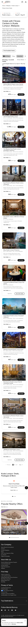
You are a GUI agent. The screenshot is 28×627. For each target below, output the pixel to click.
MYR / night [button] (13, 94)
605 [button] (9, 228)
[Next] (23, 74)
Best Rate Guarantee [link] (6, 578)
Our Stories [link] (3, 554)
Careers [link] (3, 548)
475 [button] (9, 94)
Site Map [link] (3, 581)
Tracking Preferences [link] (6, 587)
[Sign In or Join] (26, 2)
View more (3, 506)
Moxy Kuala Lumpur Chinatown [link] (11, 250)
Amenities (19, 56)
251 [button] (9, 260)
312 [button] (9, 327)
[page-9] (17, 537)
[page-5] (13, 537)
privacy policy (20, 622)
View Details (6, 91)
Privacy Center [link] (4, 589)
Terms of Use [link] (4, 592)
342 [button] (9, 194)
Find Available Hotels (9, 50)
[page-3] (14, 496)
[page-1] (12, 496)
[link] (8, 85)
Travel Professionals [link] (5, 563)
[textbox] (7, 15)
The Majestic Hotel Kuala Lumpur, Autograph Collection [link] (12, 149)
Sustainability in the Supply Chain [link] (8, 595)
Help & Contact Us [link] (5, 574)
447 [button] (9, 359)
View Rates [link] (21, 94)
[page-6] (14, 537)
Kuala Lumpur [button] (15, 5)
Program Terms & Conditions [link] (7, 593)
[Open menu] (2, 2)
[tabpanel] (14, 14)
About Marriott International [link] (7, 547)
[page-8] (16, 537)
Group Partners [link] (4, 565)
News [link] (2, 551)
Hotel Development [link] (5, 566)
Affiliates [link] (3, 568)
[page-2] (13, 496)
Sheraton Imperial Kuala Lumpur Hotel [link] (13, 349)
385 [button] (9, 160)
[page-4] (15, 496)
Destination (7, 13)
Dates (18, 13)
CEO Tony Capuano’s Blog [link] (7, 553)
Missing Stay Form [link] (5, 580)
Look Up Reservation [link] (6, 575)
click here (13, 624)
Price (13, 56)
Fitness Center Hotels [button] (7, 8)
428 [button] (9, 427)
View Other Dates (19, 293)
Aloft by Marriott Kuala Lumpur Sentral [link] (13, 84)
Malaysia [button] (8, 5)
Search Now (13, 490)
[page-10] (18, 537)
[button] (7, 14)
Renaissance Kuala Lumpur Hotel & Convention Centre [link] (12, 382)
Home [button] (3, 5)
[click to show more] (26, 487)
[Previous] (4, 74)
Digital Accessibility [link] (5, 556)
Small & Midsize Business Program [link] (9, 562)
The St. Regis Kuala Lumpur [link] (10, 116)
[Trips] (22, 2)
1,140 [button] (9, 127)
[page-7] (15, 537)
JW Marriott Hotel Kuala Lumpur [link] (11, 449)
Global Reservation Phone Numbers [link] (9, 577)
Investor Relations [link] (5, 550)
